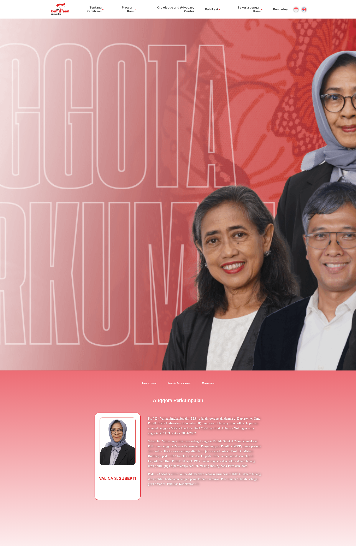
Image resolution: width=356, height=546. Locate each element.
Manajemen (208, 383)
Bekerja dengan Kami (249, 9)
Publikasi (211, 9)
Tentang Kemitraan (94, 9)
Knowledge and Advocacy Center (175, 9)
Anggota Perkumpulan (179, 383)
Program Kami (128, 9)
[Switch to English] (304, 9)
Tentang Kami (149, 383)
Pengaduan (281, 9)
